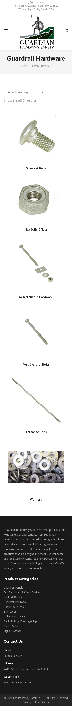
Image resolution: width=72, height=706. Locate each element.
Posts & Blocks (13, 597)
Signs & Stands (13, 631)
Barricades (10, 611)
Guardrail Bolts (36, 168)
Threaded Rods (36, 432)
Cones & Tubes (13, 626)
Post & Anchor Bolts (36, 364)
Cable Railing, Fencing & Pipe (21, 621)
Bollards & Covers (14, 616)
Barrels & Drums (14, 606)
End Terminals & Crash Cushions (23, 592)
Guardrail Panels (13, 587)
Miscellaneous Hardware (36, 297)
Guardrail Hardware (15, 602)
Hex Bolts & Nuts (36, 229)
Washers (36, 499)
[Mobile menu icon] (6, 31)
